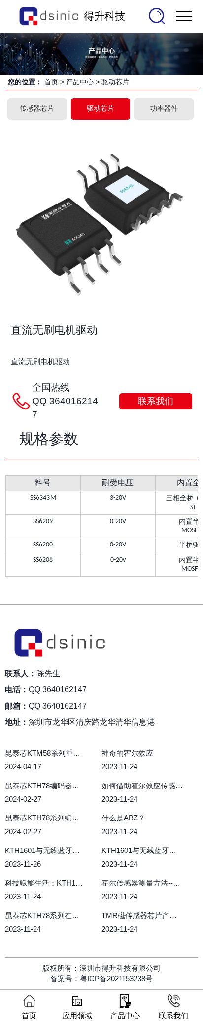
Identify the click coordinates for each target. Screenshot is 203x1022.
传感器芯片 (37, 108)
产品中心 (80, 82)
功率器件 (164, 108)
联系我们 (155, 401)
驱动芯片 (115, 82)
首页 (51, 82)
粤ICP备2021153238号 (116, 978)
